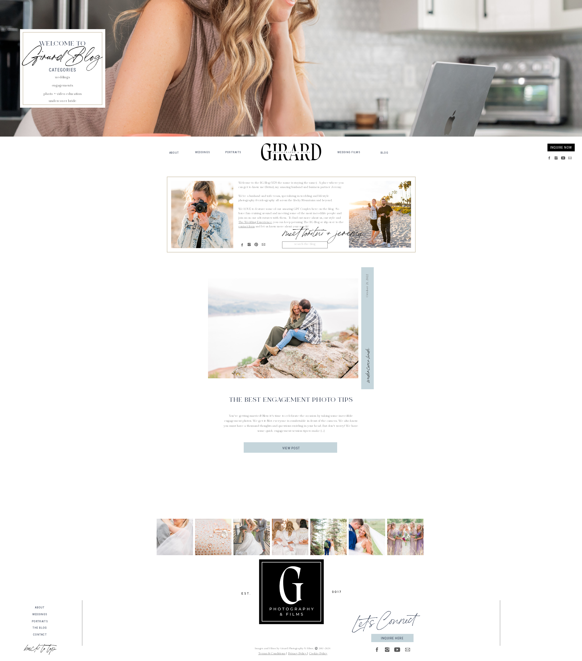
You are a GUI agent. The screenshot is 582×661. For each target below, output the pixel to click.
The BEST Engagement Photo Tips (291, 400)
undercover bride (367, 365)
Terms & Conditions (272, 653)
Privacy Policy (297, 653)
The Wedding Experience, (255, 222)
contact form (246, 226)
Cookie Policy (318, 653)
